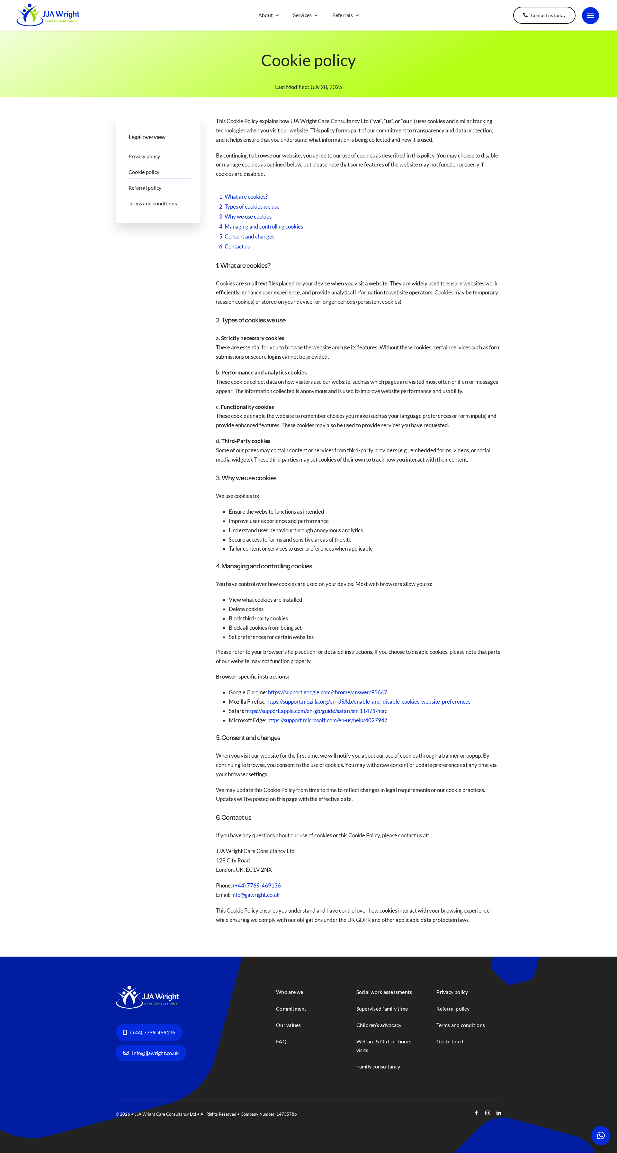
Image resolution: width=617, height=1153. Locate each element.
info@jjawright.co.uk (255, 894)
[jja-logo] (48, 6)
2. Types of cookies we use (249, 206)
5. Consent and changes (246, 236)
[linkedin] (498, 1113)
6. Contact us (234, 246)
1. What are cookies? (243, 196)
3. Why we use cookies (245, 216)
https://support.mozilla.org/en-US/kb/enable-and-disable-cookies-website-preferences (368, 701)
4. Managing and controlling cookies (261, 226)
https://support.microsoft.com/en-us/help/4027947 (327, 720)
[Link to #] (590, 15)
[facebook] (476, 1113)
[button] (601, 1135)
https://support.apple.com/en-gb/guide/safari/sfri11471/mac (316, 710)
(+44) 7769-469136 (257, 885)
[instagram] (487, 1113)
